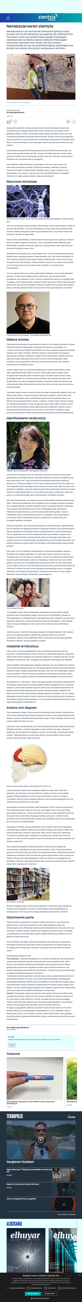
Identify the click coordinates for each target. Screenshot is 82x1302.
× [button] (79, 1275)
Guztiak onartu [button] (32, 1293)
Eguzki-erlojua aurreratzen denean (23, 1184)
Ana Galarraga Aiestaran (15, 112)
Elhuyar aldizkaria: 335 (13, 110)
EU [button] (15, 121)
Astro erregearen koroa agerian (21, 1199)
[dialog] (41, 1287)
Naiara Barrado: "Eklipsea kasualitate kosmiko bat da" (29, 1170)
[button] (8, 18)
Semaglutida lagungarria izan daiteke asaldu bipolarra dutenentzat (31, 1102)
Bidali (12, 1045)
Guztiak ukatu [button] (50, 1293)
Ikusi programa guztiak (66, 1214)
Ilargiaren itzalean (20, 1162)
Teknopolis (15, 1116)
